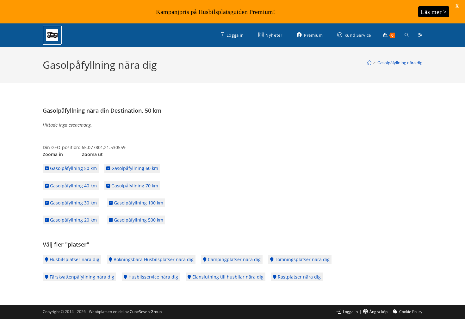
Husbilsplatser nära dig (73, 259)
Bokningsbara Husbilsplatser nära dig (153, 259)
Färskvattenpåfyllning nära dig (81, 277)
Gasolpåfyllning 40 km (73, 186)
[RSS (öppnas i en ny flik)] (420, 35)
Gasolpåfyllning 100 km (138, 203)
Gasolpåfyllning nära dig (399, 63)
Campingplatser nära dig (234, 259)
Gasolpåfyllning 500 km (138, 220)
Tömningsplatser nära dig (302, 259)
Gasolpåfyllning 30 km (73, 203)
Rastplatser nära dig (298, 277)
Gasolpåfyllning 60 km (134, 168)
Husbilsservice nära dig (152, 277)
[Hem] (369, 63)
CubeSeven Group (146, 311)
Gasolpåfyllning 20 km (73, 220)
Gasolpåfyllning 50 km (73, 168)
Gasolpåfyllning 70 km (134, 186)
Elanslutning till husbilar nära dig (227, 277)
